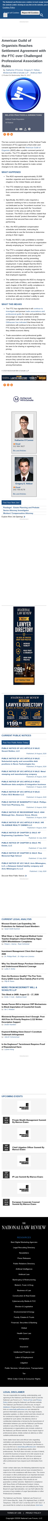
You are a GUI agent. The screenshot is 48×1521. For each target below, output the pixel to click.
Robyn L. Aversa (10, 944)
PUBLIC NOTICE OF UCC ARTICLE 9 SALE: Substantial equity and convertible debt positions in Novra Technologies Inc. (21, 761)
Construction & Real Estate (24, 1296)
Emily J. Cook (9, 997)
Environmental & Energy (24, 1312)
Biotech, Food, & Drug (24, 1285)
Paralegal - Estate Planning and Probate (21, 507)
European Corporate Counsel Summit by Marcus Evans (26, 1203)
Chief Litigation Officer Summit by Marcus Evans (28, 1148)
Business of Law (24, 1290)
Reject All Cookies (30, 13)
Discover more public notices (13, 876)
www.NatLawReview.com (18, 1409)
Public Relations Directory (24, 1264)
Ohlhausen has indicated (16, 322)
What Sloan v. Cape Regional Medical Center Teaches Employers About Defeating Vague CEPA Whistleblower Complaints (22, 939)
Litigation (24, 1363)
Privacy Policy (33, 1513)
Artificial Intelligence (24, 1269)
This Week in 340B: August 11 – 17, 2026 (20, 994)
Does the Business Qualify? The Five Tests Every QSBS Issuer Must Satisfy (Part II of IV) (23, 977)
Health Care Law (24, 1333)
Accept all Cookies (11, 13)
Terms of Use (28, 1400)
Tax (24, 1373)
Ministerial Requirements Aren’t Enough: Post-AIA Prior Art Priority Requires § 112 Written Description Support (23, 1019)
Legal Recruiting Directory (24, 1247)
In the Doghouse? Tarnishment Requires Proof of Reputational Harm (23, 1045)
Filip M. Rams (9, 981)
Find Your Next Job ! (11, 502)
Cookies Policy (9, 7)
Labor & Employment (24, 1357)
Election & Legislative (24, 1306)
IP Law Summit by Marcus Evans (27, 1177)
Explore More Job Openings (12, 517)
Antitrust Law (24, 1274)
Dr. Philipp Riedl (10, 956)
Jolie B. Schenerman (11, 1037)
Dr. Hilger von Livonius (26, 956)
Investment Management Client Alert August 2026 (22, 952)
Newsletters (24, 1253)
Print (17, 129)
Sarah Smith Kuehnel (12, 929)
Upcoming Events (12, 1096)
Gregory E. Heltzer (32, 70)
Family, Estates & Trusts (24, 1317)
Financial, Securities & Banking (24, 1323)
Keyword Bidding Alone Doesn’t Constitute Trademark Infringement (22, 1033)
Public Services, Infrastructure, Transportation (24, 1368)
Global (24, 1328)
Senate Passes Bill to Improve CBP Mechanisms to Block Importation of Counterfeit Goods (24, 1005)
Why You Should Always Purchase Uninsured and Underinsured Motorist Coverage (23, 965)
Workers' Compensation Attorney (18, 513)
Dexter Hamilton (10, 1025)
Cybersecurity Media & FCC (24, 1301)
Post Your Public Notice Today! (16, 742)
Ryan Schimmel (23, 944)
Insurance (24, 1347)
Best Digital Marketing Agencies (24, 1242)
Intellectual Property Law (24, 1352)
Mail (21, 129)
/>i (30, 129)
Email (18, 444)
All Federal (9, 123)
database (6, 1407)
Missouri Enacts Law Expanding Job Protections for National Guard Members (20, 924)
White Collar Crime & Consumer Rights (24, 1379)
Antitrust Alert (36, 73)
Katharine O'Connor (14, 70)
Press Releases (24, 1258)
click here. (39, 1505)
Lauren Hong (9, 1049)
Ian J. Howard (9, 1009)
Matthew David (21, 997)
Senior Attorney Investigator (16, 510)
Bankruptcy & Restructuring (24, 1280)
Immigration (24, 1339)
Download (26, 129)
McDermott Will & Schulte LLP (15, 73)
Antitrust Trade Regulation (14, 119)
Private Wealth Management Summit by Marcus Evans (29, 1121)
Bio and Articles (19, 451)
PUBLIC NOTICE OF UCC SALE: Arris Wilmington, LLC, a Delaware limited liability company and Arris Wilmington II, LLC (24, 866)
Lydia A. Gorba (9, 969)
